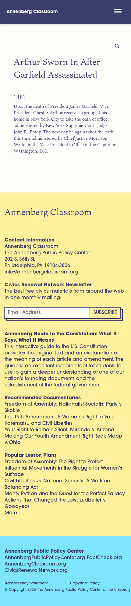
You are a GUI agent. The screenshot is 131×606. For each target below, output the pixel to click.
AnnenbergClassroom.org (35, 564)
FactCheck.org (104, 557)
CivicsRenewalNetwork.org (36, 570)
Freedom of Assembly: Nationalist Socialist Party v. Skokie (63, 407)
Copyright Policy (85, 583)
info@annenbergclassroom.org (41, 272)
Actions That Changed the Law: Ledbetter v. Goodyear (55, 503)
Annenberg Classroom (32, 12)
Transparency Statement (26, 583)
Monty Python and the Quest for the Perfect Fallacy (65, 493)
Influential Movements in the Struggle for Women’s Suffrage (63, 471)
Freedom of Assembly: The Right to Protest (54, 462)
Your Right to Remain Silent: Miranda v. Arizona (59, 430)
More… (13, 513)
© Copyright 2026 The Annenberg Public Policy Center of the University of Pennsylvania (68, 590)
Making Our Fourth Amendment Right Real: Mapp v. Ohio (63, 439)
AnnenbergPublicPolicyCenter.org (45, 557)
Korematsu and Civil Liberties (39, 423)
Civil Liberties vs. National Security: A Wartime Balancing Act (57, 484)
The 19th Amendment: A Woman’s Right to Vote (60, 417)
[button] (118, 11)
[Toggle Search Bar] (84, 12)
